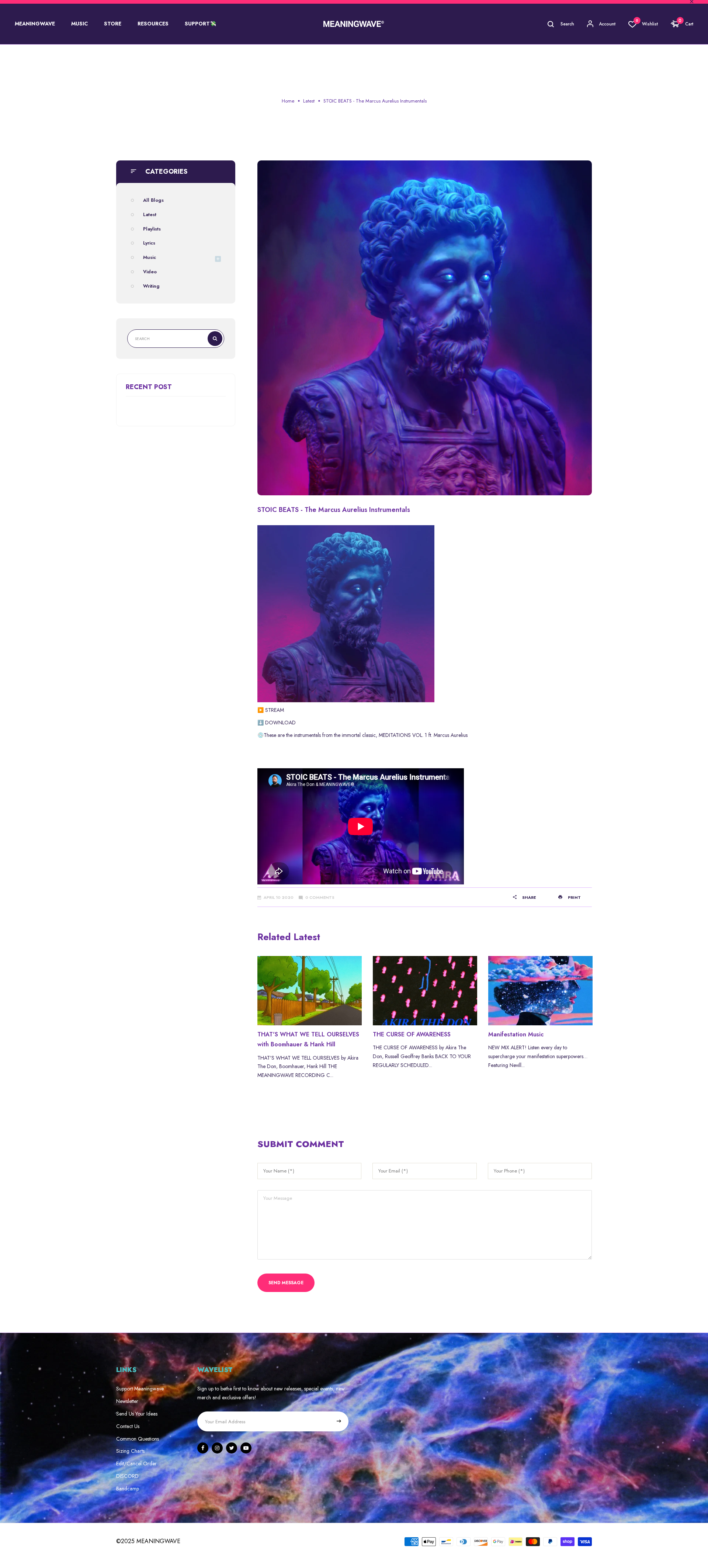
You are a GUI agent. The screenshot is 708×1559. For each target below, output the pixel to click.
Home (288, 100)
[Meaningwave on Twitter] (231, 1448)
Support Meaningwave (140, 1388)
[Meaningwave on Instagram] (217, 1448)
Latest (309, 100)
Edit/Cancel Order (136, 1463)
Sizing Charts (130, 1451)
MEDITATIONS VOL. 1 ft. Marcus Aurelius (423, 735)
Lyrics (149, 242)
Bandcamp (127, 1488)
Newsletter (127, 1401)
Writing (151, 286)
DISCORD (127, 1476)
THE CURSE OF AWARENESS (412, 1034)
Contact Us (127, 1426)
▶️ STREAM (270, 710)
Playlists (152, 228)
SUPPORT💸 (200, 23)
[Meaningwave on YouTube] (245, 1448)
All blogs (153, 200)
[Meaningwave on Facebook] (202, 1448)
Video (150, 271)
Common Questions (137, 1438)
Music (149, 257)
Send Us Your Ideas (136, 1413)
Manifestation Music (516, 1034)
